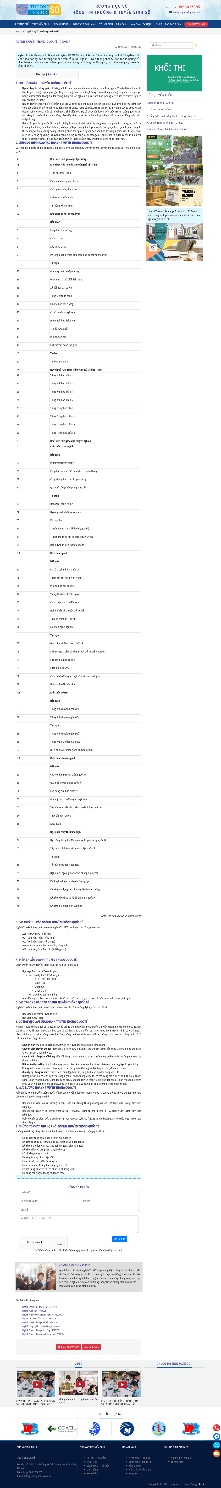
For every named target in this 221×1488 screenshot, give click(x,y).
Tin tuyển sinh (40, 24)
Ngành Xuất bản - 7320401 (34, 1311)
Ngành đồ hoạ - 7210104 (161, 102)
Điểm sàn (121, 24)
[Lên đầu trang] (217, 1470)
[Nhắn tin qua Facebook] (216, 1436)
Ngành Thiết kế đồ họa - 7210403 (166, 122)
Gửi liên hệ (119, 1238)
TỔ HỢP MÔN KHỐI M (160, 109)
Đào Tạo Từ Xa (173, 24)
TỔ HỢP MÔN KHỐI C (160, 95)
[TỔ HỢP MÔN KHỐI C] (174, 72)
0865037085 (189, 7)
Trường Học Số (182, 211)
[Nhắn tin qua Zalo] (216, 1445)
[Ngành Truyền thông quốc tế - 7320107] (36, 1276)
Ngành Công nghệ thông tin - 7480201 (168, 129)
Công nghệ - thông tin (140, 1461)
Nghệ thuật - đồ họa (139, 1457)
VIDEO (78, 1363)
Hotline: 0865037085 (68, 1347)
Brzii (201, 1484)
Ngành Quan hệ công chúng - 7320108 (39, 1318)
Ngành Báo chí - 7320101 (75, 1265)
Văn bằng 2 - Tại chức (98, 1465)
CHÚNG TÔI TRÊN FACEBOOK (174, 1363)
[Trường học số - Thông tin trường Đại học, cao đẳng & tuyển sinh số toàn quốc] (38, 9)
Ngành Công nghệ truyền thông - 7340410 (41, 1326)
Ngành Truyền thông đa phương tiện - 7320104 (43, 1334)
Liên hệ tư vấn (91, 1347)
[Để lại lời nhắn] (216, 1453)
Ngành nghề (61, 24)
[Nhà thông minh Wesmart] (174, 231)
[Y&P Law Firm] (174, 250)
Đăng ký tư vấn (196, 24)
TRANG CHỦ (23, 24)
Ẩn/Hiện (52, 74)
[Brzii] (174, 195)
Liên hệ (158, 24)
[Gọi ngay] (216, 1427)
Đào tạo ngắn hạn (83, 24)
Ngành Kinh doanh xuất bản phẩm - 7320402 (42, 1314)
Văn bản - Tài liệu (141, 24)
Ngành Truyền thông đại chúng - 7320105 (40, 1330)
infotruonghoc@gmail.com (186, 12)
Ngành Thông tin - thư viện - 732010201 (39, 1307)
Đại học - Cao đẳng (97, 1457)
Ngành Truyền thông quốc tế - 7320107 (39, 1322)
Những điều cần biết (181, 1457)
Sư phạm (133, 1473)
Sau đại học (93, 1473)
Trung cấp (92, 1461)
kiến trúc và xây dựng (140, 1469)
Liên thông (92, 1469)
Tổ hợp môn (106, 24)
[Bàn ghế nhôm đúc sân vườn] (174, 149)
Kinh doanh (135, 1465)
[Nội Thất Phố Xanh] (174, 175)
